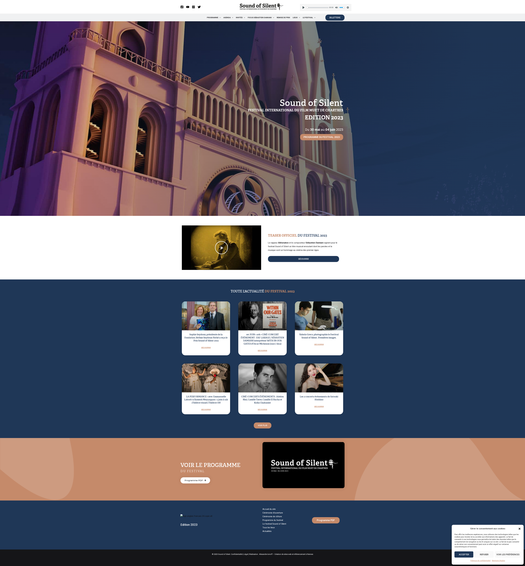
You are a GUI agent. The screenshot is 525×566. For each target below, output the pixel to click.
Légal (246, 554)
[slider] (317, 7)
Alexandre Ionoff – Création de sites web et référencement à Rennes (286, 554)
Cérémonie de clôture (272, 516)
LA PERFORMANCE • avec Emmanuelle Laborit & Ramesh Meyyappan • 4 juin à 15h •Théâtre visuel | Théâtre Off (206, 399)
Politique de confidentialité (480, 561)
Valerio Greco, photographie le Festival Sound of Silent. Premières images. (319, 336)
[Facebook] (181, 6)
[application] (219, 17)
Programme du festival (272, 520)
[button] (519, 528)
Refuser (484, 554)
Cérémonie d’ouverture (272, 513)
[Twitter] (199, 6)
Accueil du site (269, 509)
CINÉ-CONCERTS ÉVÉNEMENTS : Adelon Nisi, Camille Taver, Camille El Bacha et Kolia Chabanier (262, 399)
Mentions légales (498, 561)
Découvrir (206, 348)
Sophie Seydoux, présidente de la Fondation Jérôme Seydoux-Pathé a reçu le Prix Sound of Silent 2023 (206, 337)
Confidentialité (236, 554)
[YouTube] (187, 6)
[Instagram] (193, 6)
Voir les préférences (507, 554)
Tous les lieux (268, 527)
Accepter (464, 554)
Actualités (267, 531)
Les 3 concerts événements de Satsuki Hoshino (319, 398)
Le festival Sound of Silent (274, 524)
